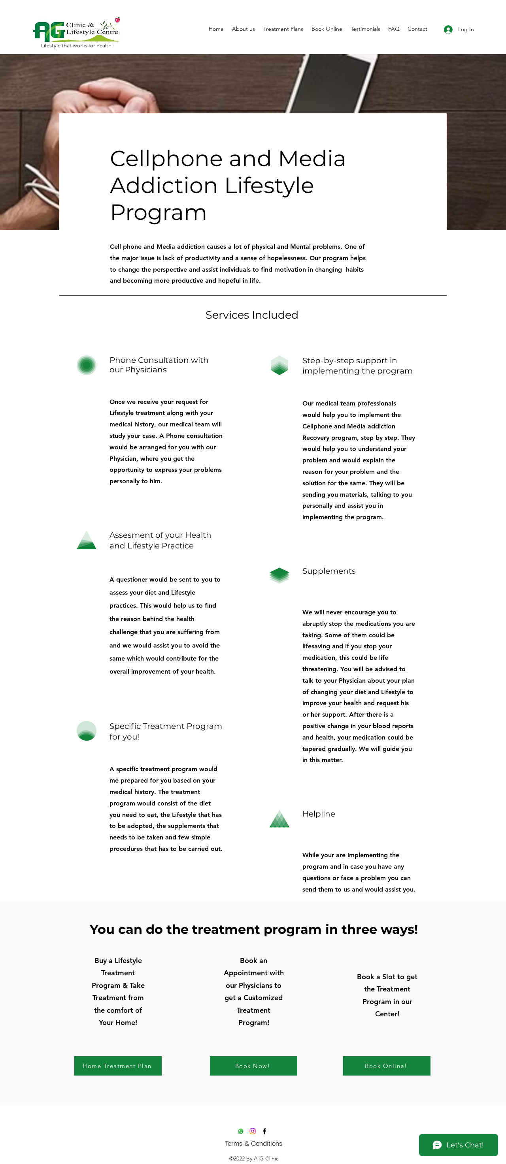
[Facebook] (264, 1131)
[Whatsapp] (241, 1131)
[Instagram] (253, 1131)
